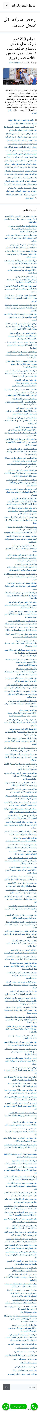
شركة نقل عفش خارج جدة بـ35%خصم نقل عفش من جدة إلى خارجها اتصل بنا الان (21, 1255)
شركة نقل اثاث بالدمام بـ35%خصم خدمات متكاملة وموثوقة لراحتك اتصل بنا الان (21, 1115)
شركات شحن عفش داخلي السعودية (22, 1374)
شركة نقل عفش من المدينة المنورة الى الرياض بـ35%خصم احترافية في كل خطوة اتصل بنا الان (20, 934)
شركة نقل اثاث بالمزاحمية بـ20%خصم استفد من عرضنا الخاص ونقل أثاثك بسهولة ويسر (21, 482)
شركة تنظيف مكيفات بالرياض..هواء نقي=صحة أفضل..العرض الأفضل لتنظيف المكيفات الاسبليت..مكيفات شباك (20, 1337)
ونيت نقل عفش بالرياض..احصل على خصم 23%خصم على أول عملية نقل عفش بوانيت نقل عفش (22, 511)
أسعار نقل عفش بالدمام (24, 127)
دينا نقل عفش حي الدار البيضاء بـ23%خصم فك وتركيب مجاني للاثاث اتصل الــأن (22, 270)
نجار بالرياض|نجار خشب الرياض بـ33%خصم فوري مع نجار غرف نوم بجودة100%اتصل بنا (22, 1328)
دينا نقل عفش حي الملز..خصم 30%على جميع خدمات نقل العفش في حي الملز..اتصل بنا (21, 1051)
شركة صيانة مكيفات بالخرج (26, 1348)
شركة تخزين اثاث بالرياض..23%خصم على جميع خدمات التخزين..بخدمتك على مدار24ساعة (21, 354)
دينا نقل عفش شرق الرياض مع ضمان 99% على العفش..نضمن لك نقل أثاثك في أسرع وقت (20, 420)
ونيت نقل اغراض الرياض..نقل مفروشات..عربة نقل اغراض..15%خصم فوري (21, 548)
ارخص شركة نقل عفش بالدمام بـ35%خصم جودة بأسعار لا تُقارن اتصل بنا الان (20, 1070)
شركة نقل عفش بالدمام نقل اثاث (23, 174)
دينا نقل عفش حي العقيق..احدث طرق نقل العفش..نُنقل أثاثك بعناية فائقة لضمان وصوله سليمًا (20, 1010)
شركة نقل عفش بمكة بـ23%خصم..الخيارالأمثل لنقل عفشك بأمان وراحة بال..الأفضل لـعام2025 (22, 713)
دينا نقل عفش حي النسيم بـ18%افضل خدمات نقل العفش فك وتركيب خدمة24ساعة (22, 975)
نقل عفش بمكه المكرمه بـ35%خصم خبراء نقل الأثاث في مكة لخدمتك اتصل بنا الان (20, 1170)
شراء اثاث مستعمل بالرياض (26, 1366)
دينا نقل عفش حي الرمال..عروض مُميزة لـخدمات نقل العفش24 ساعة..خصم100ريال (21, 1309)
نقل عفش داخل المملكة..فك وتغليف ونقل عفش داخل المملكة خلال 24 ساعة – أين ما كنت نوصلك (21, 860)
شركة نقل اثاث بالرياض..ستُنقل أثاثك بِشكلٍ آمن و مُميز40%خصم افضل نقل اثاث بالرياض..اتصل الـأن (21, 558)
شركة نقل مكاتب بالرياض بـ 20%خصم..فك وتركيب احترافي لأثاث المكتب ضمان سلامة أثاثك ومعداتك (22, 567)
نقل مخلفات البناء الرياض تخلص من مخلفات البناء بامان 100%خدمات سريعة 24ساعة (21, 703)
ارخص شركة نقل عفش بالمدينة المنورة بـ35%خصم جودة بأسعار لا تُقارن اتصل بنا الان (20, 1106)
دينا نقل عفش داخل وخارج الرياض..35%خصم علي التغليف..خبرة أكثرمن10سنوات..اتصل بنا (22, 279)
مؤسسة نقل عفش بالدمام (26, 184)
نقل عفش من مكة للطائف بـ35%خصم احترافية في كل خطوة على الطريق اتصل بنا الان (20, 825)
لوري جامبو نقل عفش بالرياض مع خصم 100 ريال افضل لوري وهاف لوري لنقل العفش (21, 492)
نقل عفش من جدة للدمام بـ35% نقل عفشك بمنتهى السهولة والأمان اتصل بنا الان (21, 1186)
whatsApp (5, 1406)
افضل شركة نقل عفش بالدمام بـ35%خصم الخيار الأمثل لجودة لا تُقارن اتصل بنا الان (21, 943)
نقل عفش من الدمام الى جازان (24, 1370)
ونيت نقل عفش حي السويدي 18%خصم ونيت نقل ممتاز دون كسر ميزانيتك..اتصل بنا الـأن (21, 757)
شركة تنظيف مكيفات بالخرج (25, 1351)
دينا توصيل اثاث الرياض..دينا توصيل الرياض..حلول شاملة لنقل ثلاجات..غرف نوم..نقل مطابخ (21, 732)
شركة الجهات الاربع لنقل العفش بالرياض (21, 1355)
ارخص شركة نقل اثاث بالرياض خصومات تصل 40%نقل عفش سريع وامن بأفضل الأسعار (21, 307)
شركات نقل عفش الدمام (15, 164)
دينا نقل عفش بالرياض (24, 5)
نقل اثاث (11, 184)
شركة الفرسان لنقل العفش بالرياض (22, 1344)
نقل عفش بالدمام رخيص (20, 191)
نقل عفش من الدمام (14, 194)
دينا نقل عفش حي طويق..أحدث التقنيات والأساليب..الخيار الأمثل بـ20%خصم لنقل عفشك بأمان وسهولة (21, 1001)
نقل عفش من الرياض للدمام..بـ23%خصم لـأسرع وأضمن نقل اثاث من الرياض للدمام (20, 317)
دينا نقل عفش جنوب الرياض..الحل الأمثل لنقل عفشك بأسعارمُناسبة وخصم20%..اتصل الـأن (20, 766)
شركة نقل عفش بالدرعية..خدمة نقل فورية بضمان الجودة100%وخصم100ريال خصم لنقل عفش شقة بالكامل (20, 473)
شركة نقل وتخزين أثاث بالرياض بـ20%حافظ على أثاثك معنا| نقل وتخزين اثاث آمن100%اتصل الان (21, 401)
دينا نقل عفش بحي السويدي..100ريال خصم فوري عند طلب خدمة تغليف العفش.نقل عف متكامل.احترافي (21, 1293)
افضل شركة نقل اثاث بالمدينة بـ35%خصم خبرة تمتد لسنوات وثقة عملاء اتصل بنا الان (20, 899)
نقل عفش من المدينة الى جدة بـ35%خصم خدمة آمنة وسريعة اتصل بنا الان (21, 1131)
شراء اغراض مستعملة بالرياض (25, 1359)
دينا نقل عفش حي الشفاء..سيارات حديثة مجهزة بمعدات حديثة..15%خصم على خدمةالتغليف (20, 694)
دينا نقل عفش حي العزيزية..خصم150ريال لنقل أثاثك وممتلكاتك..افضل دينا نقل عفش (20, 576)
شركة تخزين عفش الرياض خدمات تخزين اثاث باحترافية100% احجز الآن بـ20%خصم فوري (20, 776)
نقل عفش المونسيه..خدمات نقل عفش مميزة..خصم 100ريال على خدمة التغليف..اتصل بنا (21, 364)
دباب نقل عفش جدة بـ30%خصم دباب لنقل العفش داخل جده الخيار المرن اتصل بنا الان (20, 238)
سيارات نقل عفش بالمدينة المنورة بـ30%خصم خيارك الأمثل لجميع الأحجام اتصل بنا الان (21, 870)
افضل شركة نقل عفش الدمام (18, 150)
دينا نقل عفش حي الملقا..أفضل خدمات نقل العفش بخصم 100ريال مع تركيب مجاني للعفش (21, 254)
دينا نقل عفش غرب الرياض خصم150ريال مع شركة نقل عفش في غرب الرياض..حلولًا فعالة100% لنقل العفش (20, 392)
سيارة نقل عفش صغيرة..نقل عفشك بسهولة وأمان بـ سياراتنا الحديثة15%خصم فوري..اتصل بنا (20, 614)
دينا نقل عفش (25, 123)
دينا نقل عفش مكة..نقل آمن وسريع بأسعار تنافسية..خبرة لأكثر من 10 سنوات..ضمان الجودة (23, 228)
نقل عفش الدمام (24, 188)
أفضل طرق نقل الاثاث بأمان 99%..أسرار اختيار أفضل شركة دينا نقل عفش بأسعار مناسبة (20, 289)
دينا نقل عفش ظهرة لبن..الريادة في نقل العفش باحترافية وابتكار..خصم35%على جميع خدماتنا (21, 1019)
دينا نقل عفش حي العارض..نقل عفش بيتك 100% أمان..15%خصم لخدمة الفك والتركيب (21, 1029)
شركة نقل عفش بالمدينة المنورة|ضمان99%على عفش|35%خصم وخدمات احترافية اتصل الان (20, 966)
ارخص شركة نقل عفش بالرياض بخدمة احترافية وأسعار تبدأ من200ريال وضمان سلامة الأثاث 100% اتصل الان (21, 326)
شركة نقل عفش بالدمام (14, 171)
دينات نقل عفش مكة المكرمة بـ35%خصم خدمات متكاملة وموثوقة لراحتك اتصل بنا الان (20, 1147)
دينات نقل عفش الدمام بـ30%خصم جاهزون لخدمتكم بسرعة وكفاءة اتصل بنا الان (21, 908)
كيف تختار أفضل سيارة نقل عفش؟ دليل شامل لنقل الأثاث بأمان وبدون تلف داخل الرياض (21, 298)
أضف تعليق (29, 198)
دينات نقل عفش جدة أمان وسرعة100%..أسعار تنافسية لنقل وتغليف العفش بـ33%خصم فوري (20, 671)
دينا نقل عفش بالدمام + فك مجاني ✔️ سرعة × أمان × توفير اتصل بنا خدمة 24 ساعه (21, 924)
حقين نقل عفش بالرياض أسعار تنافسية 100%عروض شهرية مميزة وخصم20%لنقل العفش (21, 662)
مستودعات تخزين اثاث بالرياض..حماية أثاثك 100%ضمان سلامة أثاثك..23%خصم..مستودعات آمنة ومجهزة (20, 529)
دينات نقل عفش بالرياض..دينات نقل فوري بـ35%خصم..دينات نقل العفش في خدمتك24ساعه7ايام (21, 605)
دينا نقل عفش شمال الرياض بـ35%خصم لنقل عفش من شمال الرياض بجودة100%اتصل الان (21, 653)
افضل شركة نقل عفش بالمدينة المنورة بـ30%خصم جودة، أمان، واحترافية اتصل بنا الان (21, 1061)
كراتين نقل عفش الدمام (14, 181)
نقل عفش (14, 123)
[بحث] (6, 1387)
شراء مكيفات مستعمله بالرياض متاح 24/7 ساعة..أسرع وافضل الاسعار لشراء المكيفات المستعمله (20, 1318)
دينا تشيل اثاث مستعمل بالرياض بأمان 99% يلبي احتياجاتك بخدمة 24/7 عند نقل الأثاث (20, 741)
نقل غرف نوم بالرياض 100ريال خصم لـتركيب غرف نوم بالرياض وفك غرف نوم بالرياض (20, 722)
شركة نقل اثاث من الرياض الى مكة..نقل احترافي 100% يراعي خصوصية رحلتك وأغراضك (21, 595)
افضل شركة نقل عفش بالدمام (24, 154)
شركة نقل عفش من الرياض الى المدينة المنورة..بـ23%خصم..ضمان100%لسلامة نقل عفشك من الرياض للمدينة (21, 373)
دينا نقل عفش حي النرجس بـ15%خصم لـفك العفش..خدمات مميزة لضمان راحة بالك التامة (21, 539)
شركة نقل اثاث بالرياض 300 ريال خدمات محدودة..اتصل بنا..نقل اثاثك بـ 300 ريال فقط (20, 520)
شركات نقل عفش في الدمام (25, 167)
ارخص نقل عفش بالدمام (27, 137)
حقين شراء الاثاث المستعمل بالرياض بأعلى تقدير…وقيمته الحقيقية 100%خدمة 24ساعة (20, 1277)
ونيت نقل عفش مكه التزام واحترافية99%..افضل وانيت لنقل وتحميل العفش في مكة (20, 643)
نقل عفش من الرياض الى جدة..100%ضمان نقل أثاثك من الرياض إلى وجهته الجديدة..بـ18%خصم (21, 411)
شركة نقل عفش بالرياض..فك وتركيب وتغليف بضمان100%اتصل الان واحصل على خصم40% (21, 451)
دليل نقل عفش (28, 120)
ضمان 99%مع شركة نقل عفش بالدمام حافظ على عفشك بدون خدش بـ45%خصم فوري (21, 48)
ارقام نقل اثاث (25, 147)
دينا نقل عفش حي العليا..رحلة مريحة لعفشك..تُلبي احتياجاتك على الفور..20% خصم (21, 586)
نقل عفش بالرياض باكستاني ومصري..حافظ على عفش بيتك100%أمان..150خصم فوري (24, 383)
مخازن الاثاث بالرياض (28, 1363)
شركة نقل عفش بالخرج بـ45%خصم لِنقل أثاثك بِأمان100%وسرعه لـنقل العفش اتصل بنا (20, 345)
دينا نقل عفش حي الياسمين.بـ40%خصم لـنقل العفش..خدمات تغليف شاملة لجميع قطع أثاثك (20, 219)
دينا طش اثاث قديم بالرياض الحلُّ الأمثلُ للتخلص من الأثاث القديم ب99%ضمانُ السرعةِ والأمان (21, 442)
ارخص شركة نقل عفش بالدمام (18, 133)
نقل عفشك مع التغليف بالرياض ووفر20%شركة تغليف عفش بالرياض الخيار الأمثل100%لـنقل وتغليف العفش (21, 501)
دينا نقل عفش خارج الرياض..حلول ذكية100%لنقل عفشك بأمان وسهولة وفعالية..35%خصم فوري (22, 336)
